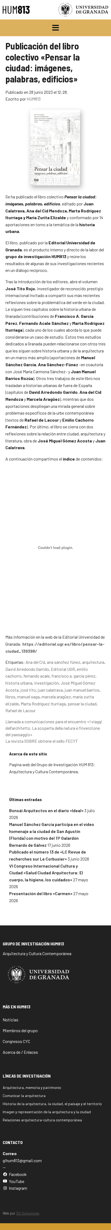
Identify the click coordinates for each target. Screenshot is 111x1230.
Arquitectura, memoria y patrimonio (32, 1087)
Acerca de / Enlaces (20, 1052)
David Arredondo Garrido (27, 669)
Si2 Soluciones (27, 1213)
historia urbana (18, 682)
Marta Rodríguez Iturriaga (43, 703)
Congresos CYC (16, 1041)
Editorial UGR (63, 669)
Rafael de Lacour (20, 710)
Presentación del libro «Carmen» (40, 893)
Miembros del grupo (20, 1030)
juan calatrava (50, 689)
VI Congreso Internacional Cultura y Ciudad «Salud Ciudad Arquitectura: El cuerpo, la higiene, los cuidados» (46, 872)
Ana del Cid (35, 662)
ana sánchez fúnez (63, 662)
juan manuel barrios (82, 689)
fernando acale (36, 675)
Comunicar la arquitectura (24, 1095)
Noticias (10, 1019)
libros (10, 696)
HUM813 (34, 98)
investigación (46, 682)
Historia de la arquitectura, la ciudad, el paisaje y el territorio (52, 1103)
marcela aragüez (56, 696)
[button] (55, 28)
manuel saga (28, 696)
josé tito (28, 689)
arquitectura (93, 662)
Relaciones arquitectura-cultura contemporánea (42, 1120)
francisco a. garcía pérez (73, 675)
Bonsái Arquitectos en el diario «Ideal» (46, 810)
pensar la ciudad (82, 703)
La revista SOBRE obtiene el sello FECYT (41, 741)
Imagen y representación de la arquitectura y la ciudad (47, 1111)
